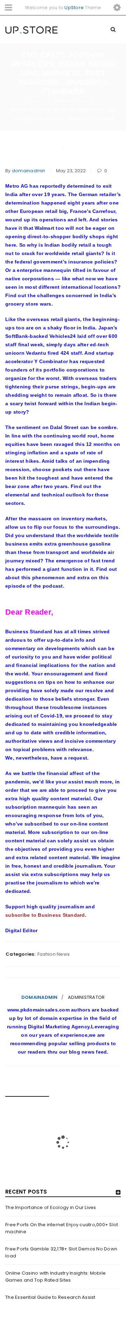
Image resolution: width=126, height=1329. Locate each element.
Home (36, 100)
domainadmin (29, 171)
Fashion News (71, 100)
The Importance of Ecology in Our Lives (50, 1207)
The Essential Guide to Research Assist (50, 1297)
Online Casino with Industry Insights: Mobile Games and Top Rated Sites (55, 1276)
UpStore (74, 7)
